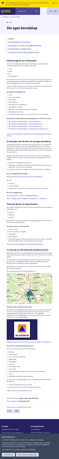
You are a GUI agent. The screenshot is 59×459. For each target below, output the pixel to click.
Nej (17, 411)
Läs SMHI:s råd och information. (20, 4)
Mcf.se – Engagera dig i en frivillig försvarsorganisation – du (26, 198)
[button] (54, 3)
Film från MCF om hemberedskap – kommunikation (28, 129)
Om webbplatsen (35, 429)
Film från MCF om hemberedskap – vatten (25, 126)
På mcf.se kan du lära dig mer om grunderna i (24, 176)
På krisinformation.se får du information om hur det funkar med (29, 342)
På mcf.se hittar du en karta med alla (21, 271)
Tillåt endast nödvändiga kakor (27, 455)
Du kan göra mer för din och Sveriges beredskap (24, 45)
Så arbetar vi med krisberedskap (11, 17)
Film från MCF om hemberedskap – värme (25, 124)
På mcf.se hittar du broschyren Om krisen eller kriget (25, 244)
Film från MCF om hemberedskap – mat (24, 121)
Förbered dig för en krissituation (19, 42)
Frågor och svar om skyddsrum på (19, 390)
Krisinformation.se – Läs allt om (22, 195)
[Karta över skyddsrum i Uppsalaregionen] (29, 288)
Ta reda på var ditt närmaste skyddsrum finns (23, 52)
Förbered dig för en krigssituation (19, 49)
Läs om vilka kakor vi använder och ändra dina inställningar (19, 449)
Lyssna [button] (10, 22)
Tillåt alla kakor (8, 455)
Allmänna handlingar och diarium (40, 432)
